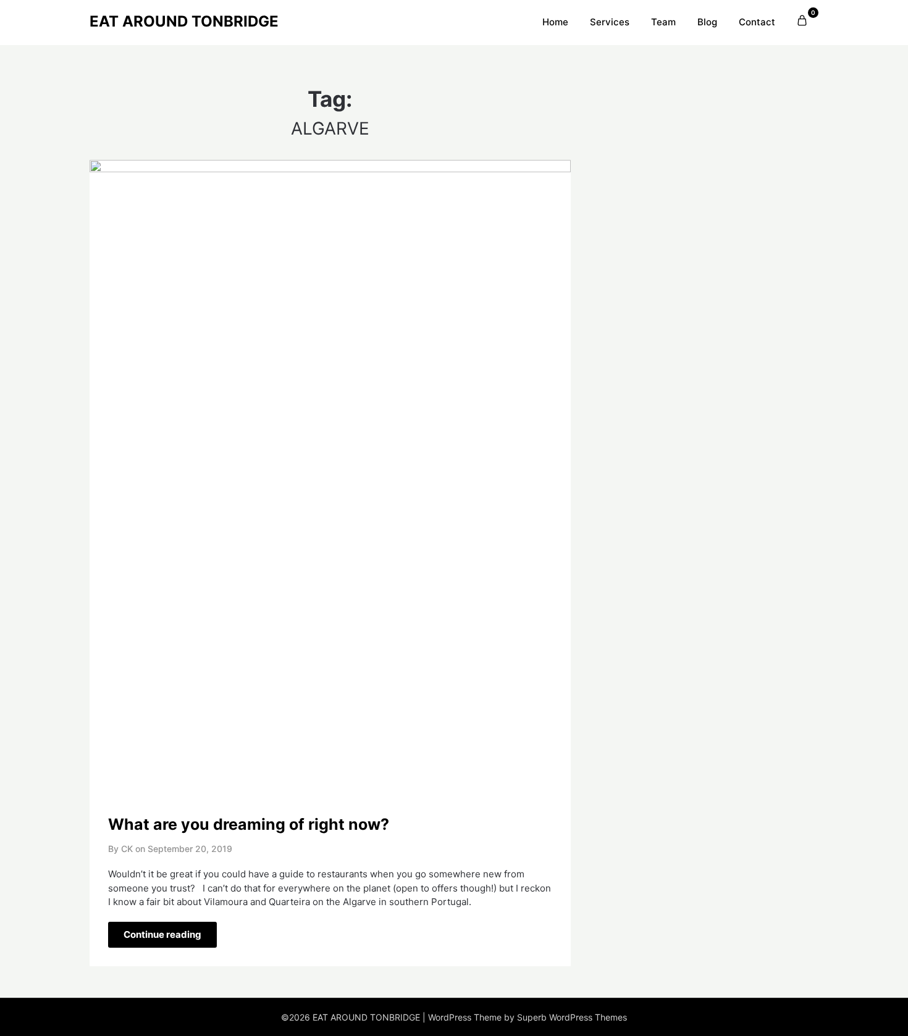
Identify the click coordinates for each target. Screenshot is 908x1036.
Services (609, 22)
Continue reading (162, 934)
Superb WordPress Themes (572, 1017)
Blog (707, 22)
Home (555, 22)
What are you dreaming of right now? (248, 824)
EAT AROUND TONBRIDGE (184, 21)
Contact (757, 22)
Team (663, 22)
